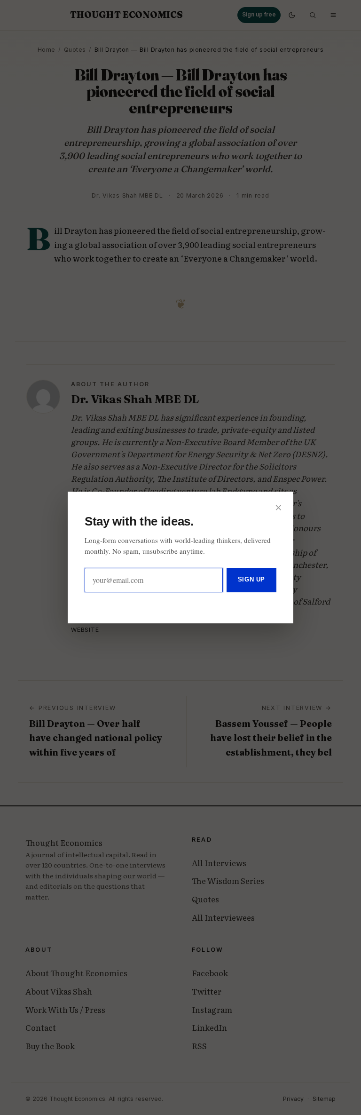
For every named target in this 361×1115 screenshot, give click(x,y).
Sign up (251, 579)
